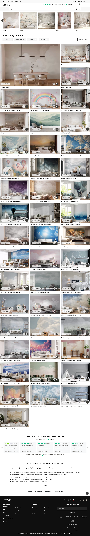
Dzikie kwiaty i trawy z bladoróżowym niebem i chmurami (41, 201)
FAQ (4, 509)
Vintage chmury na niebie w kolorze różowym (41, 315)
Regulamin (46, 507)
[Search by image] (76, 9)
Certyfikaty (18, 510)
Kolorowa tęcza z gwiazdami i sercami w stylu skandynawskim (41, 110)
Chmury (3, 133)
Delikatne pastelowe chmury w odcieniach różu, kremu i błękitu (11, 110)
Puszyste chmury (36, 338)
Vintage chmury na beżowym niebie (71, 292)
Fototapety (29, 491)
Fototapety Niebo (48, 491)
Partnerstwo (47, 513)
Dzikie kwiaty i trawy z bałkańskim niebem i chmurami (11, 338)
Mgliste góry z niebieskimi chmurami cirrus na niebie (41, 292)
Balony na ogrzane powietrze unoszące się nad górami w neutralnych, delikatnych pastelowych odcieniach (71, 65)
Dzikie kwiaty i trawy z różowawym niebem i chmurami (11, 360)
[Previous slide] (2, 20)
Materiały (5, 512)
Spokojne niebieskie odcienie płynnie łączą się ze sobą (71, 224)
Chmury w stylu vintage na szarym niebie (41, 224)
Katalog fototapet (38, 491)
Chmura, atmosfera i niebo (38, 406)
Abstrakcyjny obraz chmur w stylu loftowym (71, 315)
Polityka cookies (48, 510)
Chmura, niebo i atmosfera (38, 247)
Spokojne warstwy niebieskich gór (10, 383)
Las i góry (33, 133)
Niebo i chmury (5, 87)
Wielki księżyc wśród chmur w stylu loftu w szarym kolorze (71, 110)
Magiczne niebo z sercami (38, 360)
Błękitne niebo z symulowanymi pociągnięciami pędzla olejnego (11, 156)
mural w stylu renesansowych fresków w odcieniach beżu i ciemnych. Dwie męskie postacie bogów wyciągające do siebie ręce (71, 247)
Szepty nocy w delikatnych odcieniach (11, 201)
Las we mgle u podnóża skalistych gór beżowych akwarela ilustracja (11, 429)
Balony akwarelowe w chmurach (10, 178)
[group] (28, 21)
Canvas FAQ (6, 515)
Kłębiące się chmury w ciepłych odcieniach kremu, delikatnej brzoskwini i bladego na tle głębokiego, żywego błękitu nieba (71, 156)
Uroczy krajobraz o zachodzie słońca (41, 156)
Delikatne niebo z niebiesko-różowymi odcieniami (11, 406)
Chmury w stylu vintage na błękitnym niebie (11, 292)
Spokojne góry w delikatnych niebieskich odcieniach (71, 406)
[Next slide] (88, 20)
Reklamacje (18, 507)
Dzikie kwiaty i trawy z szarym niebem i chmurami (71, 338)
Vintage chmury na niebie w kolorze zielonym (41, 383)
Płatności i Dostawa (8, 518)
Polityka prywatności (37, 507)
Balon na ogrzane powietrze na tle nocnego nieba (11, 224)
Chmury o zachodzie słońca (38, 269)
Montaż (5, 521)
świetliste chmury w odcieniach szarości (11, 247)
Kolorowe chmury (66, 87)
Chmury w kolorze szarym (68, 178)
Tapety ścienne (19, 513)
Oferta (33, 513)
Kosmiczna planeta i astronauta (70, 269)
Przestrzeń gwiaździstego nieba (9, 315)
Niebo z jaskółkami (66, 133)
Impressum (35, 510)
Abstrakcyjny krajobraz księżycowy (41, 178)
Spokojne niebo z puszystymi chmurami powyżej (11, 269)
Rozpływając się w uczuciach (69, 201)
